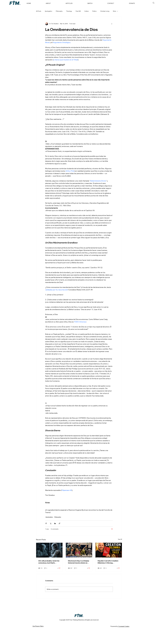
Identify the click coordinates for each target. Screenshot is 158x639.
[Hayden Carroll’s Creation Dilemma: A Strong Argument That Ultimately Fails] (108, 550)
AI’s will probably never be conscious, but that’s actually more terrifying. (48, 562)
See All (120, 539)
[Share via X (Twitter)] (50, 523)
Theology (69, 11)
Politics (94, 11)
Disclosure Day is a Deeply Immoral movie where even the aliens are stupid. (78, 562)
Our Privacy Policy (38, 626)
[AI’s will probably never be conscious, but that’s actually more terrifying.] (49, 550)
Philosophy (59, 11)
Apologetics (48, 11)
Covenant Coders (123, 626)
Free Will (78, 11)
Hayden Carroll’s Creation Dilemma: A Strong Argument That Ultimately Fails (108, 562)
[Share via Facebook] (46, 523)
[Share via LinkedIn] (55, 523)
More (114, 11)
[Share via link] (59, 523)
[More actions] (112, 24)
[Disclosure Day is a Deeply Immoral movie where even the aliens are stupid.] (79, 550)
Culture (86, 11)
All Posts (38, 11)
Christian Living (104, 11)
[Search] (153, 3)
